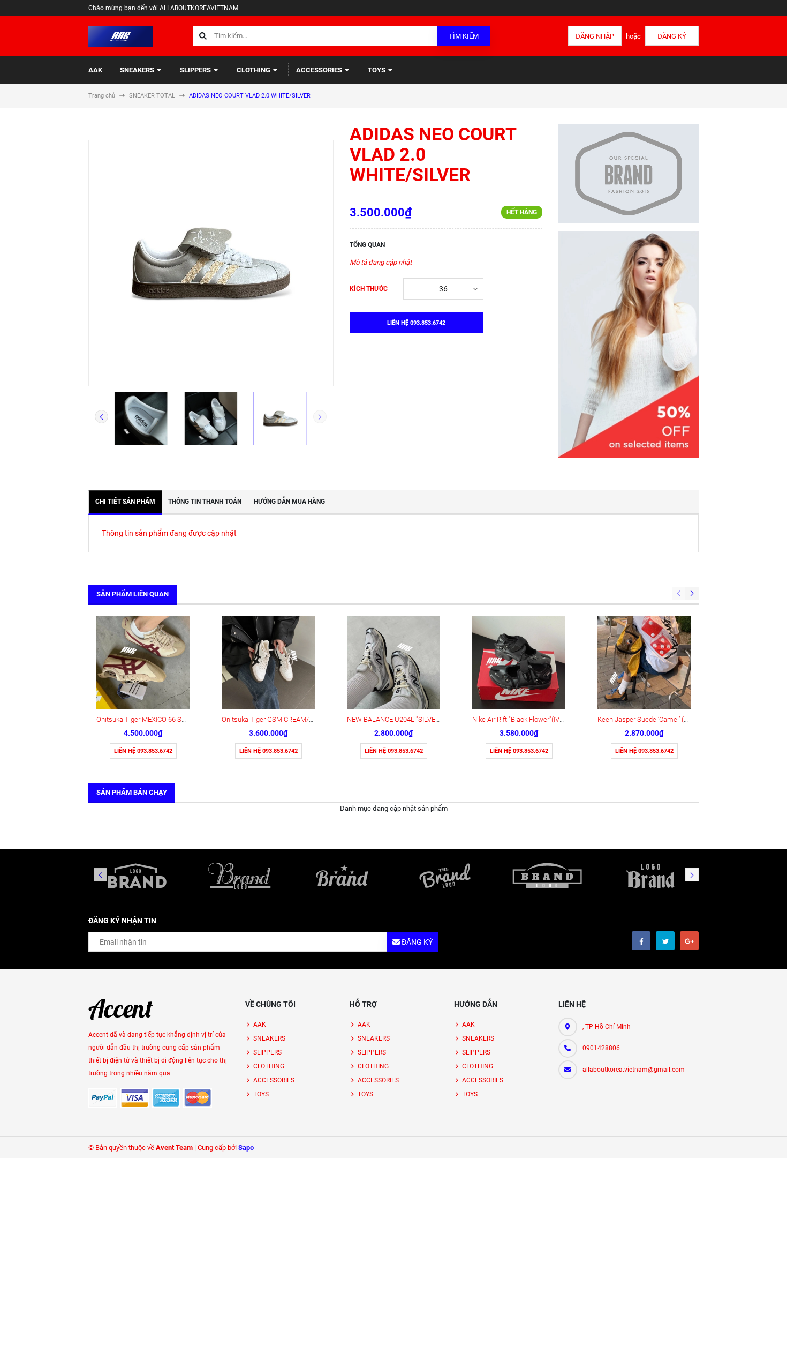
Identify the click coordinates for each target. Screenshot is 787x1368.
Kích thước (369, 289)
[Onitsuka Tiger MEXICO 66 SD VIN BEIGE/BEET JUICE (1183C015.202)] (143, 662)
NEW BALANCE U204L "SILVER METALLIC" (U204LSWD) (431, 719)
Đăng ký (671, 36)
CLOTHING (254, 70)
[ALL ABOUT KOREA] (120, 1009)
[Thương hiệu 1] (137, 875)
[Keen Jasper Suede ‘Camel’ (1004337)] (644, 662)
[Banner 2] (628, 344)
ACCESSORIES (320, 70)
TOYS (377, 70)
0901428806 (601, 1048)
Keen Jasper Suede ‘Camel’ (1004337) (654, 719)
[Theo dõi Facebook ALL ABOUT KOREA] (641, 940)
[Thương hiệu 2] (240, 875)
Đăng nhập (595, 36)
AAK (95, 70)
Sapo (246, 1147)
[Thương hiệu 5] (547, 875)
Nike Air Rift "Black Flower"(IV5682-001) (531, 719)
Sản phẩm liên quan (132, 594)
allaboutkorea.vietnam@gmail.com (633, 1069)
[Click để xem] (211, 263)
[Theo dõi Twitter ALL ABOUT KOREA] (665, 940)
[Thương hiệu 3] (342, 875)
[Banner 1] (628, 173)
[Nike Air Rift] (518, 662)
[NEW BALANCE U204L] (393, 662)
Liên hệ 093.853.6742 (143, 750)
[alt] (650, 875)
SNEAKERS (138, 70)
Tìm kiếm (464, 36)
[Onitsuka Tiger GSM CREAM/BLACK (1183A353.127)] (268, 662)
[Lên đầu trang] (741, 1348)
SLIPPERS (196, 70)
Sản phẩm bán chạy (131, 792)
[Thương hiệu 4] (445, 875)
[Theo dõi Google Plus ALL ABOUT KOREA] (689, 940)
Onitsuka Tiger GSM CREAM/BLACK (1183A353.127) (300, 719)
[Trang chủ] (120, 36)
